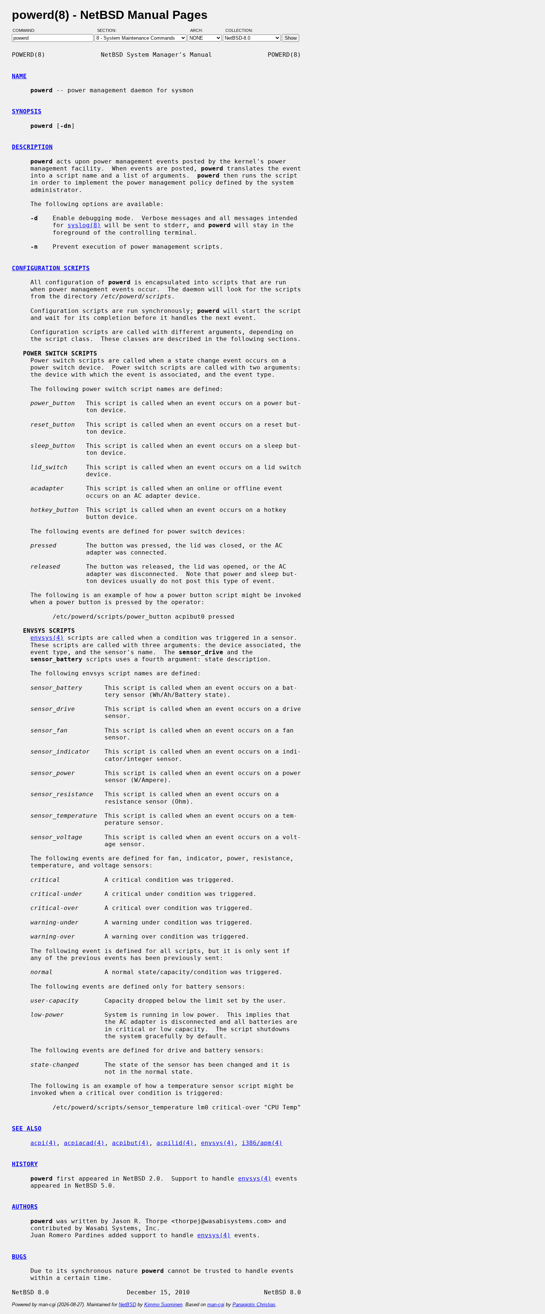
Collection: (239, 31)
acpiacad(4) (84, 1142)
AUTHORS (25, 1206)
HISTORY (25, 1164)
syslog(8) (84, 225)
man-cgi (215, 1304)
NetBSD (127, 1304)
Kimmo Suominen (163, 1304)
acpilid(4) (175, 1142)
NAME (19, 76)
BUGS (19, 1256)
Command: (26, 31)
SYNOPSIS (27, 111)
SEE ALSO (27, 1128)
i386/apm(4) (262, 1142)
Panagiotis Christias (253, 1304)
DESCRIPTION (32, 146)
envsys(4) (47, 637)
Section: (108, 31)
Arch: (199, 31)
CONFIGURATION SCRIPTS (51, 268)
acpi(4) (43, 1142)
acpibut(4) (130, 1142)
